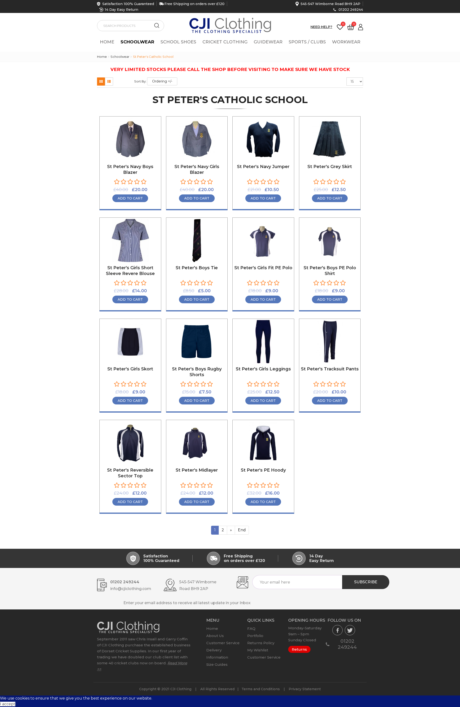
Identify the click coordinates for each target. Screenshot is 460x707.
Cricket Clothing (224, 42)
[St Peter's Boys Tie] (196, 240)
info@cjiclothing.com (130, 588)
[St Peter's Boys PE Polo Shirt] (329, 240)
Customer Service (223, 643)
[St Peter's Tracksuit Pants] (329, 341)
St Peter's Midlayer (197, 470)
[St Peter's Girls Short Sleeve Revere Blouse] (130, 240)
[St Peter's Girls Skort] (130, 341)
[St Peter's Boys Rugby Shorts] (196, 341)
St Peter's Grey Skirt (329, 166)
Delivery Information (217, 654)
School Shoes (178, 42)
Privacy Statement (305, 689)
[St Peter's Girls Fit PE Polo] (263, 240)
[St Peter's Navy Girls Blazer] (196, 139)
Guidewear (268, 42)
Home (107, 42)
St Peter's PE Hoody (263, 470)
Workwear (346, 42)
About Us (215, 635)
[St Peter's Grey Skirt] (329, 139)
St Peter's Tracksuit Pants (330, 369)
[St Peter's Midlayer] (196, 442)
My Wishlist (257, 650)
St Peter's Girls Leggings (263, 369)
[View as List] (109, 81)
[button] (360, 27)
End (242, 530)
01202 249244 (351, 9)
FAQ (251, 628)
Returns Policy (260, 643)
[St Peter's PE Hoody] (263, 442)
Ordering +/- (162, 81)
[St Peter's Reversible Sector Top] (130, 442)
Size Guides (217, 664)
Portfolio (255, 635)
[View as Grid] (101, 81)
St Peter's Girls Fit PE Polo (263, 267)
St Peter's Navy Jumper (263, 166)
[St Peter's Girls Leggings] (263, 341)
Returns (299, 649)
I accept (7, 704)
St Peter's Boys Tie (197, 267)
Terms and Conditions (261, 689)
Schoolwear (137, 42)
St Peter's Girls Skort (130, 369)
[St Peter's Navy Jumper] (263, 139)
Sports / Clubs (307, 42)
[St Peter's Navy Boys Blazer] (130, 139)
